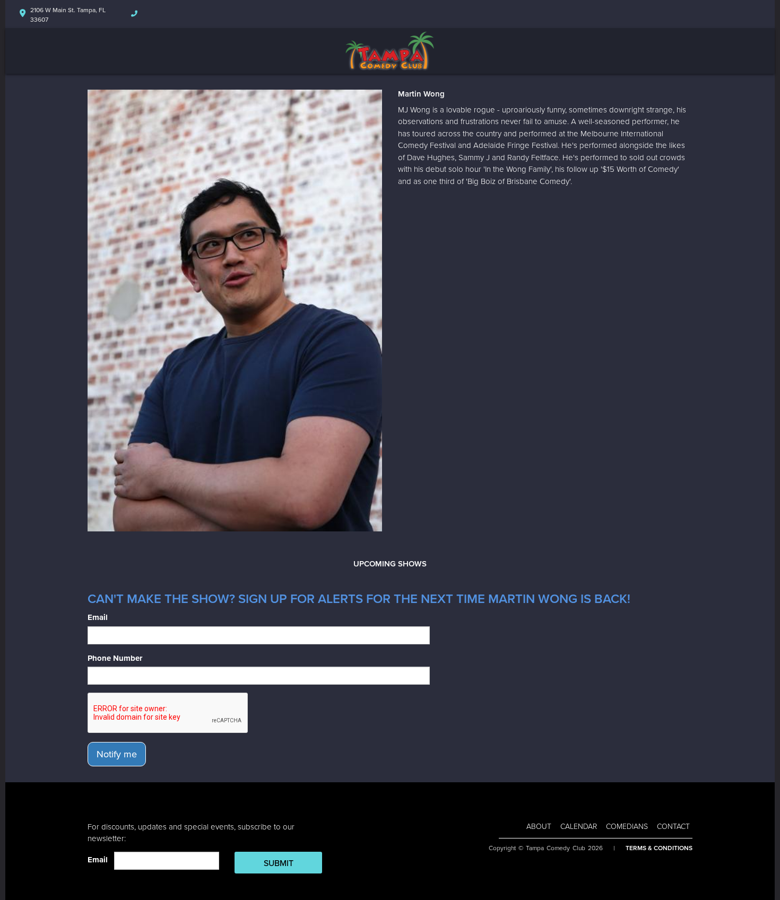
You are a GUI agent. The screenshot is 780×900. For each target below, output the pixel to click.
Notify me (117, 754)
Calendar (578, 826)
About (538, 826)
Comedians (627, 826)
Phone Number (115, 658)
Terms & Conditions (659, 848)
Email (98, 617)
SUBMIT (278, 863)
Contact (673, 826)
